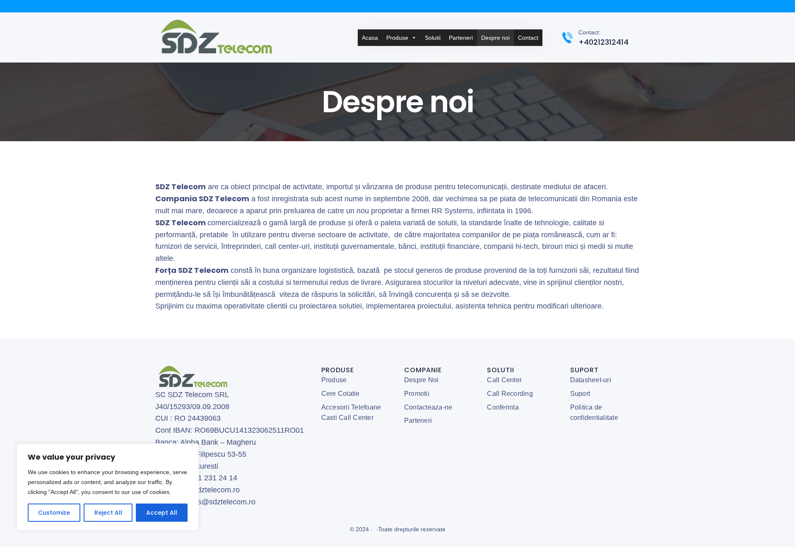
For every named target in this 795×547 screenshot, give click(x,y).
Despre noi (495, 37)
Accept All (161, 512)
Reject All (108, 512)
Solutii (433, 37)
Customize (54, 512)
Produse (397, 37)
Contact (528, 37)
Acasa (370, 37)
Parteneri (461, 37)
